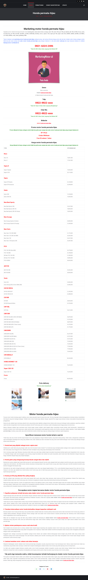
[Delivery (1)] (17, 393)
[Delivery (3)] (70, 393)
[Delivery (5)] (43, 405)
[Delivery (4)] (17, 405)
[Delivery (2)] (43, 393)
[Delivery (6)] (70, 405)
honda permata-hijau (53, 28)
